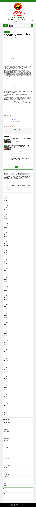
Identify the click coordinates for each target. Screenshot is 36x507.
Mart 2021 (5, 293)
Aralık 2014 (5, 387)
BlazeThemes (16, 505)
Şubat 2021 (5, 295)
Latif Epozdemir (6, 458)
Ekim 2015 (5, 380)
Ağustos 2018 (6, 340)
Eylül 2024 (5, 220)
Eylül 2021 (5, 284)
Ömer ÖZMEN (6, 463)
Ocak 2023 (5, 256)
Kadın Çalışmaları (6, 451)
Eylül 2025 (5, 202)
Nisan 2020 (5, 308)
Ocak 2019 (5, 331)
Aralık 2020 (5, 299)
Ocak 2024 (5, 234)
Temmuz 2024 (6, 223)
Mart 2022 (5, 274)
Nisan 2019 (5, 326)
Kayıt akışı (5, 495)
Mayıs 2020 (5, 306)
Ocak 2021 (5, 297)
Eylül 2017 (5, 358)
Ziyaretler (5, 485)
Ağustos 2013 (6, 403)
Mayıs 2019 (5, 324)
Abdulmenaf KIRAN (7, 422)
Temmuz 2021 (6, 286)
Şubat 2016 (5, 378)
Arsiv (4, 427)
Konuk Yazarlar (6, 454)
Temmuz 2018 (6, 342)
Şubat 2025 (5, 211)
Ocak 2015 (5, 385)
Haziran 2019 (6, 322)
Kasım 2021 (5, 281)
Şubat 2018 (5, 349)
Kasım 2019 (5, 317)
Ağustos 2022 (6, 265)
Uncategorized (6, 478)
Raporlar (5, 472)
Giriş (4, 493)
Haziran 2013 (6, 407)
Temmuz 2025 (6, 205)
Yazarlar (5, 483)
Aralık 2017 (5, 353)
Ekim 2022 (5, 261)
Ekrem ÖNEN (6, 440)
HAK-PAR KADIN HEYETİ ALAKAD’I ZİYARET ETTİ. (20, 151)
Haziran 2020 (6, 304)
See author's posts (15, 121)
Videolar (5, 481)
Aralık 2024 (5, 214)
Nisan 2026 (5, 196)
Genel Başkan (6, 447)
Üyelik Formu (15, 21)
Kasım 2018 (5, 335)
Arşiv (21, 21)
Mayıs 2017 (5, 365)
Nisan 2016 (5, 376)
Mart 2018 (5, 347)
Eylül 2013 (5, 401)
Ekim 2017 (5, 356)
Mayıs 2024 (5, 227)
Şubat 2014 (5, 398)
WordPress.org (6, 498)
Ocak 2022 (5, 277)
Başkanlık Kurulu (6, 433)
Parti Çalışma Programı (7, 465)
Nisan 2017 (5, 367)
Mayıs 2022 (5, 270)
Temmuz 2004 (6, 416)
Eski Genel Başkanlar (7, 442)
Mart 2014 (5, 396)
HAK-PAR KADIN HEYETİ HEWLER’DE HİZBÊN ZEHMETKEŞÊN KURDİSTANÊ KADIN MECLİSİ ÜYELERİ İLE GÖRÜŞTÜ (21, 146)
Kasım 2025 (5, 198)
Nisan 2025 (5, 207)
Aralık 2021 (5, 279)
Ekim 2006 (5, 414)
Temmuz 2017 (6, 362)
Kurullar (5, 456)
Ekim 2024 (5, 218)
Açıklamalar (10, 19)
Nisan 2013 (5, 410)
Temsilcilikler (6, 476)
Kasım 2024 (5, 216)
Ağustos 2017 (6, 360)
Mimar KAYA (6, 460)
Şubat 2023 (5, 254)
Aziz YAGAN (6, 429)
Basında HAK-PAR (6, 431)
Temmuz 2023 (6, 245)
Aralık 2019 (5, 315)
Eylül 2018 (5, 338)
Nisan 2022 (5, 272)
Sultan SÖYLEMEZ (6, 474)
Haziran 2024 (6, 225)
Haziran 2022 (6, 268)
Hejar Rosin (6, 37)
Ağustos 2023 (6, 243)
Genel (5, 445)
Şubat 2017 (5, 371)
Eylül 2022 (5, 263)
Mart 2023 (5, 252)
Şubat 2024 (5, 232)
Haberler (24, 19)
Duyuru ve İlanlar (6, 438)
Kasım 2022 (5, 259)
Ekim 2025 (5, 200)
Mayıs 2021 (5, 290)
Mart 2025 (5, 209)
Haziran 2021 (6, 288)
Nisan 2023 (5, 250)
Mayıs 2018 (5, 344)
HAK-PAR (17, 19)
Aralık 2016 (5, 374)
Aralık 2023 (5, 236)
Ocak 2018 (5, 351)
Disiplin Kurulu (6, 436)
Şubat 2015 (5, 383)
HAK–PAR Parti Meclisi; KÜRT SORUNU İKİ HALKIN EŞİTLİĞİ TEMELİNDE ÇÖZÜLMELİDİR (17, 185)
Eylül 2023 (5, 241)
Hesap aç (5, 491)
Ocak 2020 (5, 313)
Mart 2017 (5, 369)
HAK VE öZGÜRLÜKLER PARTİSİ (18, 14)
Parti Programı (6, 469)
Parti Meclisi (6, 467)
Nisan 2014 (5, 394)
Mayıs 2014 (5, 392)
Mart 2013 (5, 412)
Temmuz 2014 (6, 389)
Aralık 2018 (5, 333)
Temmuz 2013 (6, 405)
